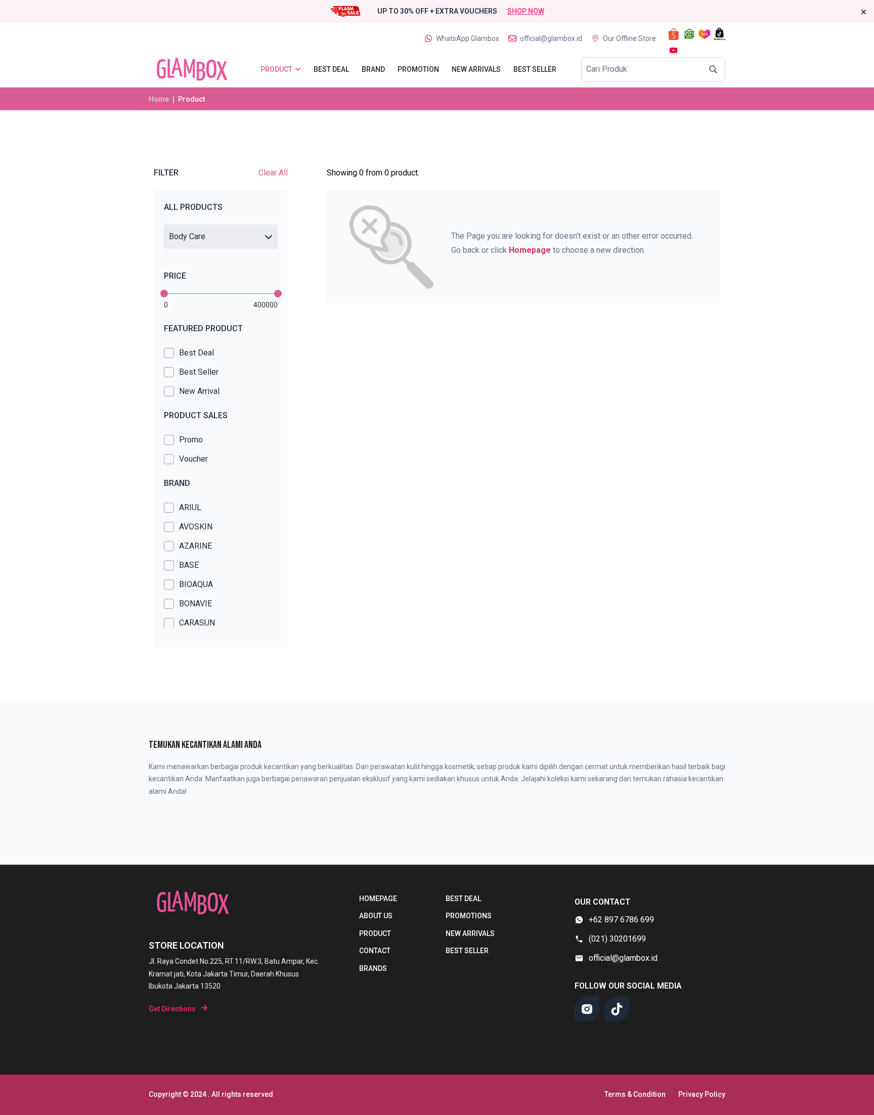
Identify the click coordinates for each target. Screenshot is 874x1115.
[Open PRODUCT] (298, 69)
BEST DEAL (463, 899)
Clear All (273, 172)
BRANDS (373, 968)
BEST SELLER (467, 951)
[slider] (164, 293)
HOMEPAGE (378, 899)
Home (159, 99)
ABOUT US (375, 916)
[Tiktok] (616, 1009)
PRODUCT (375, 933)
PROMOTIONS (469, 916)
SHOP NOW (525, 11)
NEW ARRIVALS (470, 933)
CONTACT (374, 951)
